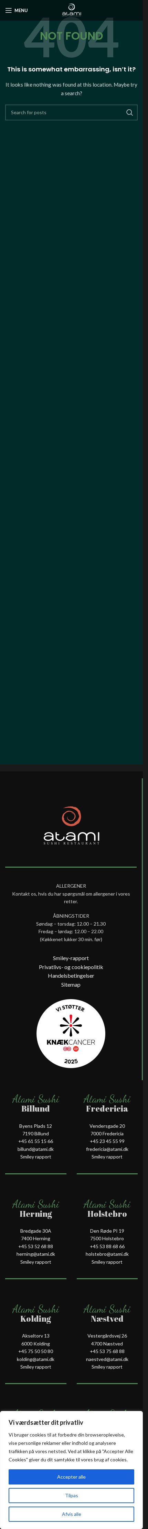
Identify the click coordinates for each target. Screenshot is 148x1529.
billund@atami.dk (36, 1149)
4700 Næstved (107, 1343)
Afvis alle (71, 1514)
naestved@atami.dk (107, 1359)
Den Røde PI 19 (107, 1231)
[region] (71, 1470)
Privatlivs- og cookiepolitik (71, 967)
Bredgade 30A (35, 1231)
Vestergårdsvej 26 (107, 1336)
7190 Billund (35, 1133)
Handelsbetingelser (71, 975)
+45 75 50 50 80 (35, 1351)
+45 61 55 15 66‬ (35, 1141)
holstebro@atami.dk (107, 1254)
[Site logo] (71, 10)
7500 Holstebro (107, 1238)
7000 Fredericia (107, 1133)
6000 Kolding (35, 1343)
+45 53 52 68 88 (35, 1246)
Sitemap (71, 984)
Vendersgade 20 (107, 1126)
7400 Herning (35, 1238)
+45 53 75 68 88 (107, 1351)
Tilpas (71, 1495)
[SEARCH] (130, 112)
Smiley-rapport (71, 958)
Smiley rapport (35, 1157)
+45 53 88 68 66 (107, 1246)
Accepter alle (71, 1477)
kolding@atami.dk (35, 1359)
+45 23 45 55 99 (107, 1141)
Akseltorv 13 (36, 1336)
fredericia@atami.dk (107, 1149)
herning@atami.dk (36, 1254)
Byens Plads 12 (35, 1126)
